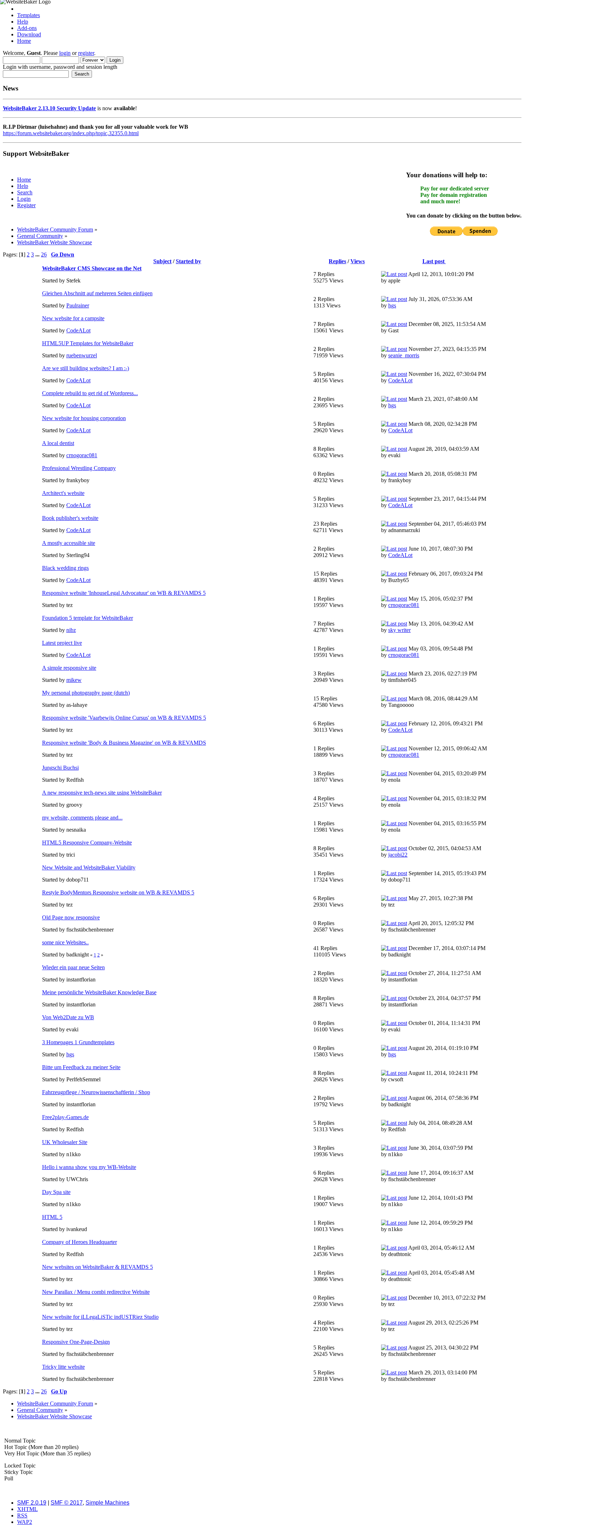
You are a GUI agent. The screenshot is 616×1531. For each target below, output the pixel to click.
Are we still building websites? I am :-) (85, 368)
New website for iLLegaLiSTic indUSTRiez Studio (100, 1317)
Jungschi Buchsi (60, 768)
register (86, 53)
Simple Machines (107, 1503)
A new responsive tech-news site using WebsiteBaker (102, 793)
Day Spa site (56, 1192)
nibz (71, 630)
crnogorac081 (81, 455)
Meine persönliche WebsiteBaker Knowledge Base (99, 992)
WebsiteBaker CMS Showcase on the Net (92, 268)
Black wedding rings (65, 568)
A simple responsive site (69, 668)
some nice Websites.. (65, 942)
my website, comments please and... (82, 818)
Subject (162, 261)
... (38, 254)
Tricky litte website (63, 1367)
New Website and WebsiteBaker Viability (88, 867)
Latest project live (62, 643)
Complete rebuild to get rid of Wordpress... (90, 393)
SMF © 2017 (67, 1503)
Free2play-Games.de (65, 1117)
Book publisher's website (70, 518)
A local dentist (58, 443)
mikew (74, 680)
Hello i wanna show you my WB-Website (89, 1167)
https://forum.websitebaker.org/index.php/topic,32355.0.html (71, 133)
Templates (28, 15)
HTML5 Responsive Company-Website (87, 843)
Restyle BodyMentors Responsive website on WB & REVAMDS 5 (118, 892)
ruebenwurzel (81, 355)
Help (22, 22)
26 (44, 254)
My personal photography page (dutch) (86, 693)
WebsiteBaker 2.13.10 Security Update (49, 108)
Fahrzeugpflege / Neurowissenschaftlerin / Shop (96, 1092)
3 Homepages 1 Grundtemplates (78, 1042)
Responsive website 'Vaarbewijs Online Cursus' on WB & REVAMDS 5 (124, 718)
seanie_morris (403, 355)
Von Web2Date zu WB (68, 1017)
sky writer (399, 630)
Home (24, 41)
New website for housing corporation (84, 418)
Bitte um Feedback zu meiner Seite (81, 1067)
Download (29, 34)
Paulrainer (77, 305)
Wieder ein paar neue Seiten (73, 967)
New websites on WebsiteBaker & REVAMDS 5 (97, 1267)
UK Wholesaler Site (64, 1142)
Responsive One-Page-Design (76, 1342)
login (65, 53)
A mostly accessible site (68, 543)
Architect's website (63, 493)
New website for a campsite (73, 318)
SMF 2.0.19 (31, 1503)
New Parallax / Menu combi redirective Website (96, 1292)
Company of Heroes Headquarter (79, 1242)
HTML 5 (52, 1217)
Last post (434, 261)
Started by (188, 261)
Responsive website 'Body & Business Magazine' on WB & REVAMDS (124, 743)
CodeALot (78, 330)
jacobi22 (397, 855)
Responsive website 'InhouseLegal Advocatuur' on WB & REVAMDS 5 (124, 593)
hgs (392, 305)
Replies (337, 261)
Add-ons (27, 28)
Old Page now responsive (71, 917)
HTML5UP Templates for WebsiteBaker (87, 343)
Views (357, 261)
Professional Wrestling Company (79, 468)
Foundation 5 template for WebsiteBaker (87, 618)
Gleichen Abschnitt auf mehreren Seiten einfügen (97, 293)
